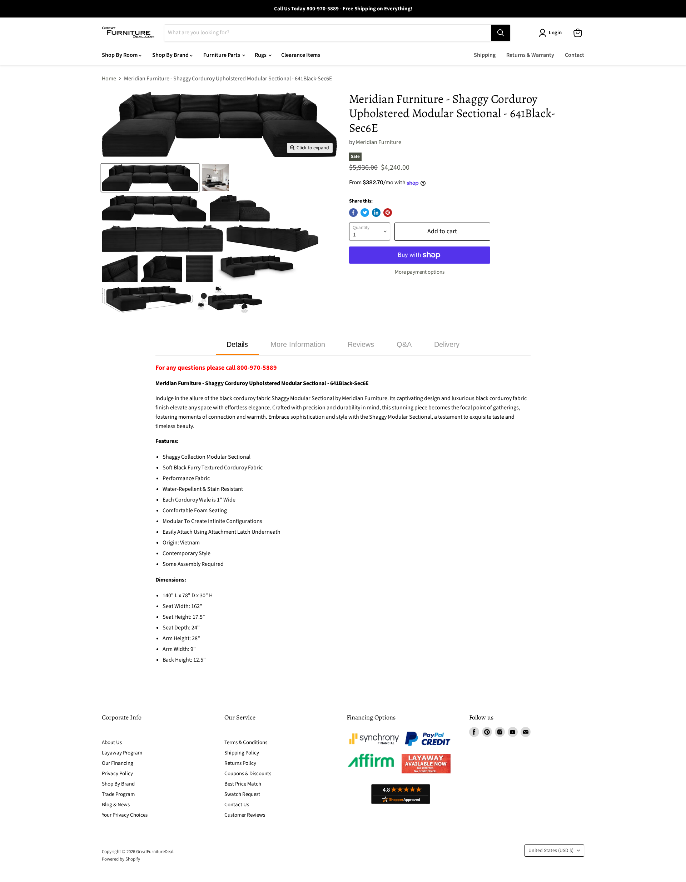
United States (550, 850)
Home (109, 78)
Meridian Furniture (378, 142)
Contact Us (236, 804)
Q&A (404, 344)
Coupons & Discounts (247, 773)
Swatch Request (242, 794)
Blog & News (116, 804)
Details (237, 344)
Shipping (485, 55)
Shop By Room (120, 55)
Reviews (361, 344)
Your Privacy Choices (125, 815)
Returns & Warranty (530, 55)
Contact (574, 55)
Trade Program (118, 794)
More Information (297, 344)
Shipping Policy (241, 753)
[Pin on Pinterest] (387, 212)
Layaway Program (122, 753)
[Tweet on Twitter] (365, 212)
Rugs (261, 55)
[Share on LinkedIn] (376, 212)
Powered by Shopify (121, 859)
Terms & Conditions (245, 742)
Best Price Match (242, 784)
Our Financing (117, 763)
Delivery (446, 344)
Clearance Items (300, 55)
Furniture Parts (222, 55)
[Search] (500, 33)
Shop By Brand (171, 55)
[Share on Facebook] (353, 212)
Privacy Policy (117, 773)
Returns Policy (240, 763)
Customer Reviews (244, 815)
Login (555, 32)
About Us (112, 742)
